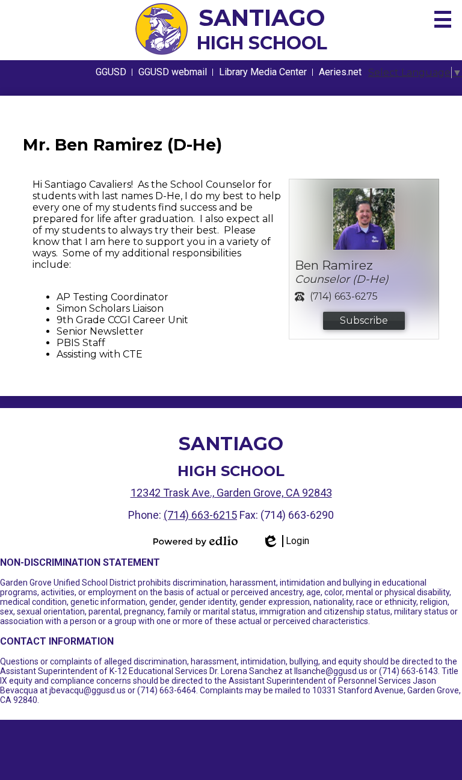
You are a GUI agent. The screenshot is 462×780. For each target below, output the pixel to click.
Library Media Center (263, 72)
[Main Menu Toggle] (443, 19)
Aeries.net (340, 72)
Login (285, 541)
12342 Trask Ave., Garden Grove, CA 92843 (231, 492)
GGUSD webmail (172, 72)
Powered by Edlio (195, 541)
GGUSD (111, 72)
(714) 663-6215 (200, 515)
